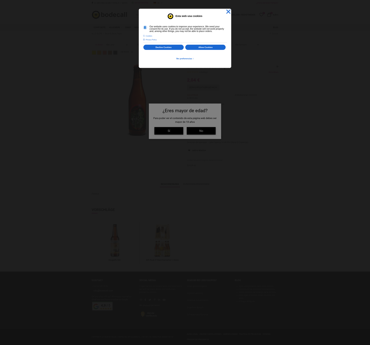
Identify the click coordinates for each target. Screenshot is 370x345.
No (201, 131)
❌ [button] (228, 11)
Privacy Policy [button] (151, 40)
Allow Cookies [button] (205, 47)
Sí (169, 131)
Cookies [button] (149, 36)
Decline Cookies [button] (164, 47)
